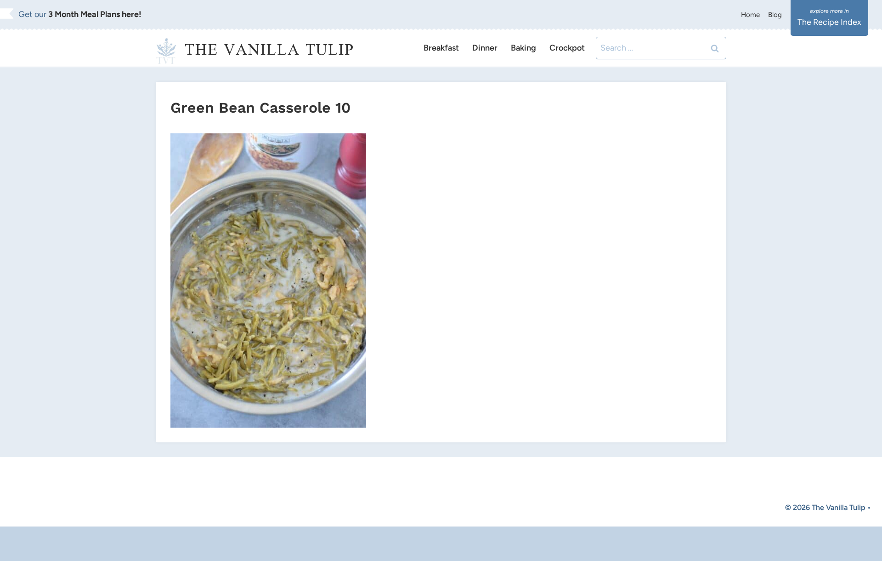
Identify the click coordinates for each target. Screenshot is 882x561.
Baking (523, 48)
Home (750, 15)
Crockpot (567, 48)
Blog (775, 15)
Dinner (485, 48)
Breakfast (441, 48)
